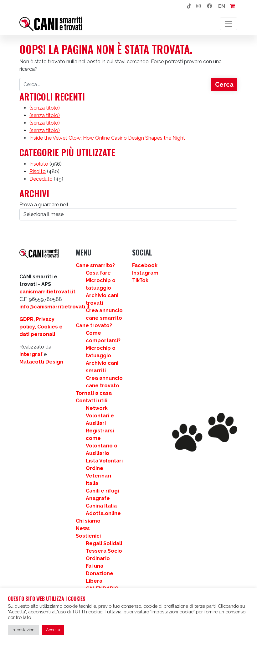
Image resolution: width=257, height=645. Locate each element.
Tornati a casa (94, 393)
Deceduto (41, 179)
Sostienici (88, 536)
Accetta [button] (53, 629)
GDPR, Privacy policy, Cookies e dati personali (41, 326)
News (83, 528)
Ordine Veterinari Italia (98, 475)
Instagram (145, 273)
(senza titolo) (44, 108)
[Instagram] (198, 6)
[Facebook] (209, 6)
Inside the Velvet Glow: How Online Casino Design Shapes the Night (107, 138)
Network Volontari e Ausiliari (100, 415)
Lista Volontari (104, 461)
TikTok (140, 280)
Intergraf (31, 354)
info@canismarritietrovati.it (54, 307)
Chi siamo (88, 521)
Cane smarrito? (95, 265)
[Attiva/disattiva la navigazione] (228, 24)
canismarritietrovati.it (47, 292)
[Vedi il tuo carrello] (232, 6)
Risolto (37, 171)
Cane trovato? (94, 325)
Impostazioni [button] (23, 629)
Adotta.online (103, 513)
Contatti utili (91, 401)
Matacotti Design (41, 362)
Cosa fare (98, 273)
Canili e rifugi (102, 491)
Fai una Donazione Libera (99, 573)
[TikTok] (189, 6)
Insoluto (38, 164)
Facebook (144, 265)
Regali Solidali (104, 543)
